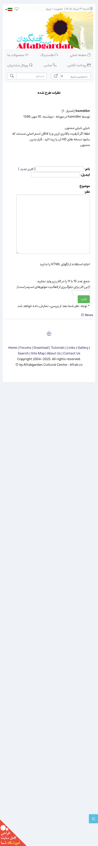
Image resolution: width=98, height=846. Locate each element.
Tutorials (58, 348)
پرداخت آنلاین (77, 65)
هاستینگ (47, 55)
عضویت (58, 9)
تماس (48, 65)
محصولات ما (16, 55)
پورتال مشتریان (18, 65)
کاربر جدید (27, 169)
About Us (54, 353)
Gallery (83, 348)
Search (23, 353)
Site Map (38, 353)
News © (87, 315)
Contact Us (71, 353)
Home (12, 348)
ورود (48, 9)
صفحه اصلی (78, 55)
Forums (25, 348)
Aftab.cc (76, 365)
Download (41, 348)
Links (71, 348)
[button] (8, 9)
